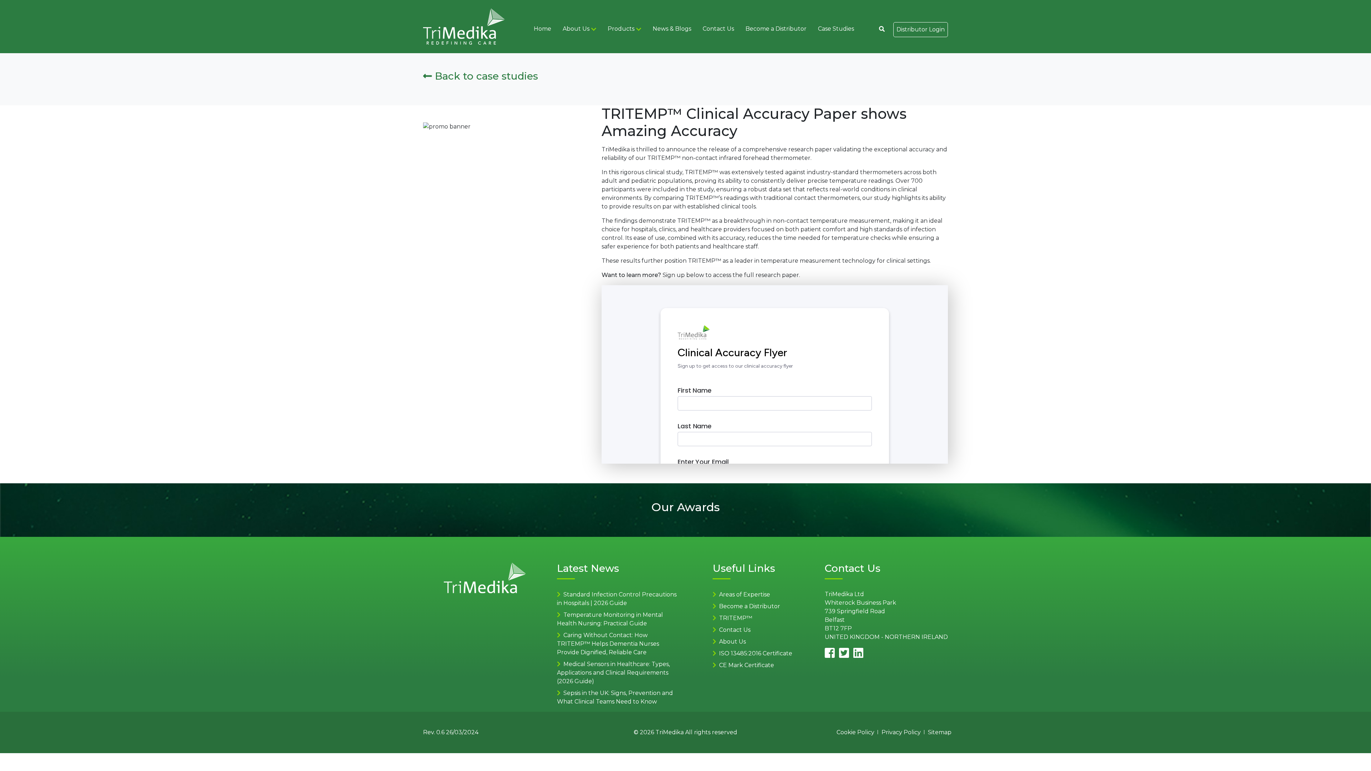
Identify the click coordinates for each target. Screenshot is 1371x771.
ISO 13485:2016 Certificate (755, 653)
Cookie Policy (855, 732)
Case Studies (836, 28)
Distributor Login (921, 29)
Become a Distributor (776, 28)
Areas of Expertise (744, 594)
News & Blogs (672, 28)
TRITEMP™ (735, 618)
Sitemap (939, 732)
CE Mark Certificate (746, 665)
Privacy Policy (901, 732)
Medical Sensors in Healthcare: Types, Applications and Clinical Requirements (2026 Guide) (613, 673)
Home (542, 28)
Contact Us (718, 28)
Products (621, 28)
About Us (576, 28)
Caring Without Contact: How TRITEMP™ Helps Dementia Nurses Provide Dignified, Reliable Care (608, 644)
